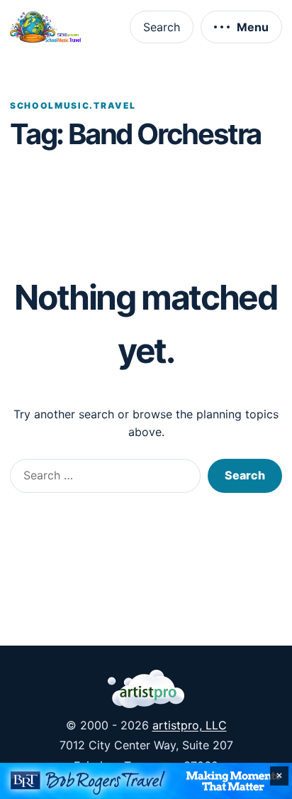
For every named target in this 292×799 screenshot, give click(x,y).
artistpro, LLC (189, 725)
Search (161, 27)
